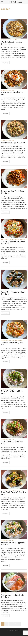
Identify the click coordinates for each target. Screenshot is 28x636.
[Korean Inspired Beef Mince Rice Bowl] (14, 178)
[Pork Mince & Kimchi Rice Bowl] (14, 79)
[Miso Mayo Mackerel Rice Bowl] (14, 378)
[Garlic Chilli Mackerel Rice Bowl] (14, 428)
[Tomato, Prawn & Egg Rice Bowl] (14, 329)
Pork (13, 90)
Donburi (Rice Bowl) (6, 39)
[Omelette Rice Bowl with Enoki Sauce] (14, 28)
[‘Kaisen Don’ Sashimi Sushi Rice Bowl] (14, 582)
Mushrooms (17, 39)
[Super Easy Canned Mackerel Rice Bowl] (14, 279)
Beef (2, 189)
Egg (13, 39)
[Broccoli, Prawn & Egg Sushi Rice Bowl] (14, 529)
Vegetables (7, 189)
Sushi (13, 540)
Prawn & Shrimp (18, 340)
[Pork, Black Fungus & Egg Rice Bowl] (14, 479)
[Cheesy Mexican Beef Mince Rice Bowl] (14, 228)
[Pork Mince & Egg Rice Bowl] (14, 129)
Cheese (6, 239)
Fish (13, 290)
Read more (5, 62)
